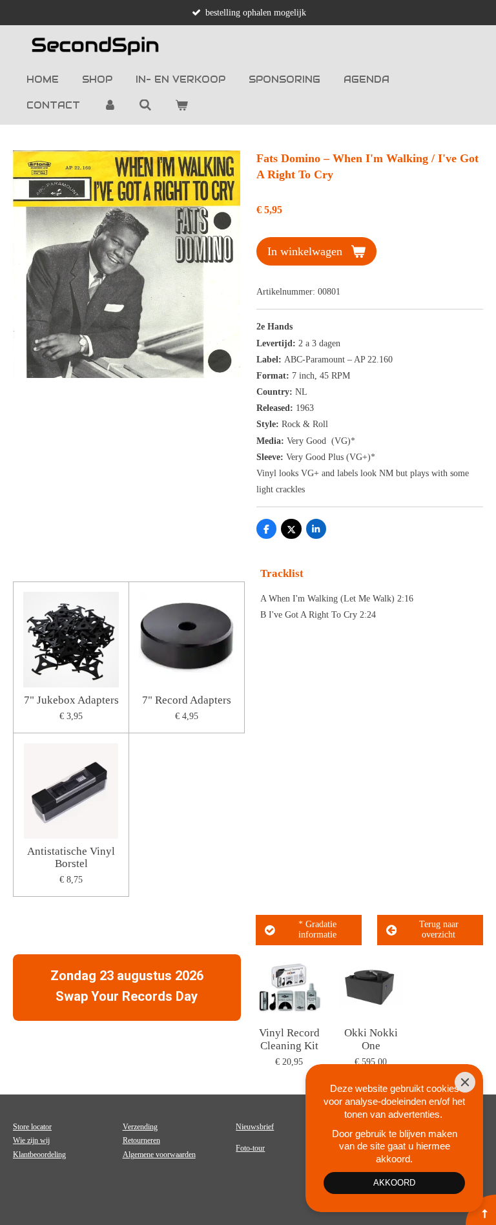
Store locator (32, 1126)
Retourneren (141, 1140)
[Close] (465, 1082)
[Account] (110, 105)
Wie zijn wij (31, 1140)
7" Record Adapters (186, 700)
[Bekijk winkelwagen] (181, 105)
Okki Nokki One (371, 1039)
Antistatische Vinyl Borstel (71, 857)
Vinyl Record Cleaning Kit (289, 1039)
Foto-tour (250, 1148)
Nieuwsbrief (255, 1126)
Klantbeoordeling (39, 1154)
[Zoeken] (146, 105)
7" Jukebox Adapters (71, 700)
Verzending (140, 1126)
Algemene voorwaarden (159, 1154)
